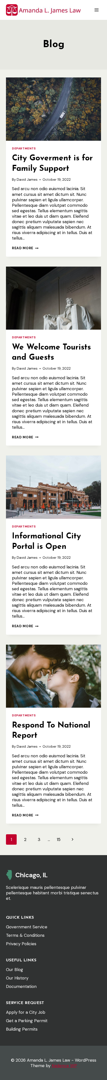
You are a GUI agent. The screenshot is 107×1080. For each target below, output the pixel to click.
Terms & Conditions (25, 935)
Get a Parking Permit (27, 1020)
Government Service (26, 927)
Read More (25, 248)
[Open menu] (96, 10)
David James (27, 179)
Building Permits (22, 1029)
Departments (24, 148)
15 (58, 839)
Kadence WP (64, 1065)
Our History (17, 978)
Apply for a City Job (25, 1012)
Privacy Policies (21, 943)
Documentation (21, 986)
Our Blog (14, 969)
